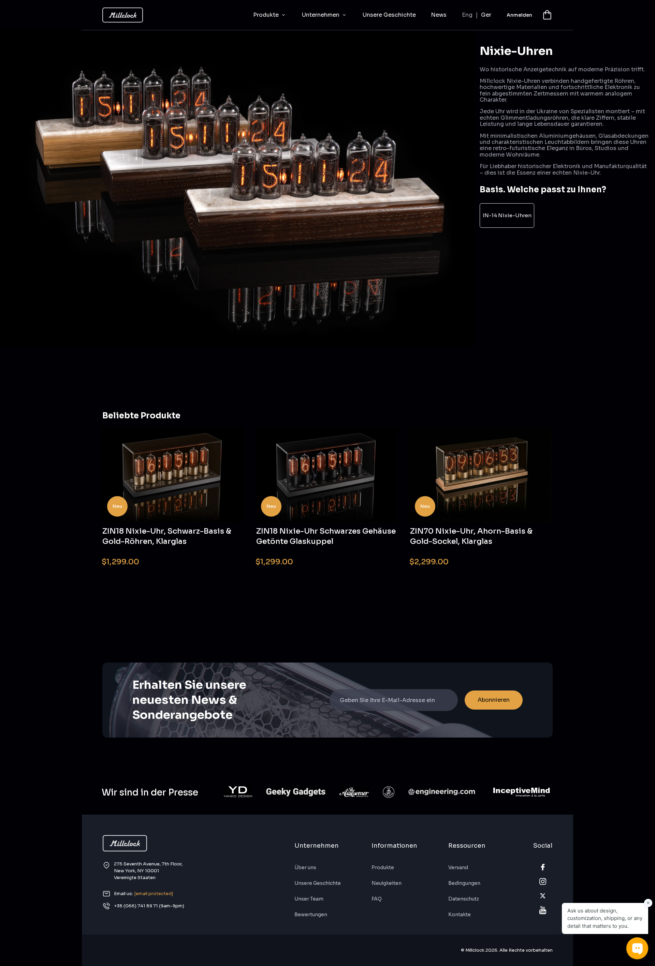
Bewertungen (310, 914)
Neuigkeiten (387, 883)
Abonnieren (494, 699)
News (439, 14)
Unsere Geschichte (389, 14)
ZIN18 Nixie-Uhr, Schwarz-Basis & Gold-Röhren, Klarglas (166, 536)
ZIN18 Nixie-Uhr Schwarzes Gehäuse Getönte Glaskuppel (326, 536)
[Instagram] (543, 881)
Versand (458, 867)
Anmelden (519, 15)
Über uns (305, 867)
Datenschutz (463, 899)
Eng (467, 15)
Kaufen (225, 557)
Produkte (266, 14)
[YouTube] (543, 910)
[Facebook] (543, 867)
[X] (543, 896)
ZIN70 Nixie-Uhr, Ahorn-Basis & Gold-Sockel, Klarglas (471, 536)
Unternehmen (321, 14)
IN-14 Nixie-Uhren (507, 215)
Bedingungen (464, 883)
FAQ (377, 899)
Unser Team (308, 899)
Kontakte (459, 914)
